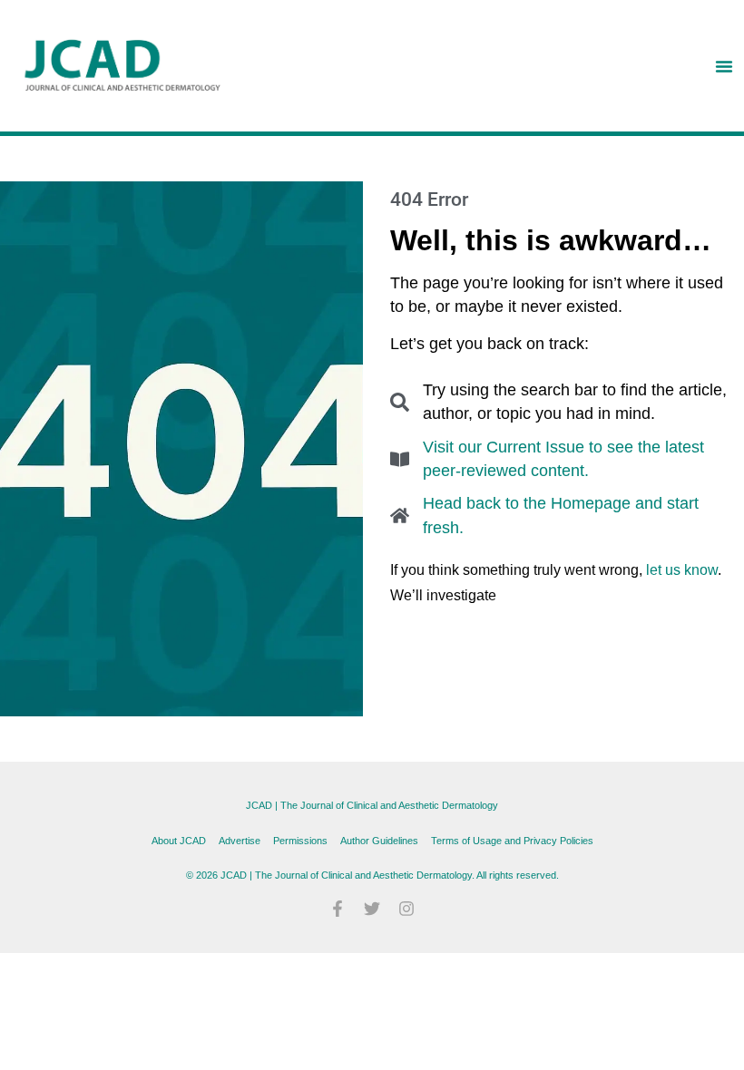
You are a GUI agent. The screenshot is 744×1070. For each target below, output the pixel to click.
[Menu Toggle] (724, 66)
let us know (682, 570)
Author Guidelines (379, 840)
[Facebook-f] (337, 908)
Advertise (239, 840)
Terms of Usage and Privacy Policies (512, 840)
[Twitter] (372, 908)
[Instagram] (406, 908)
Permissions (300, 840)
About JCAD (179, 840)
